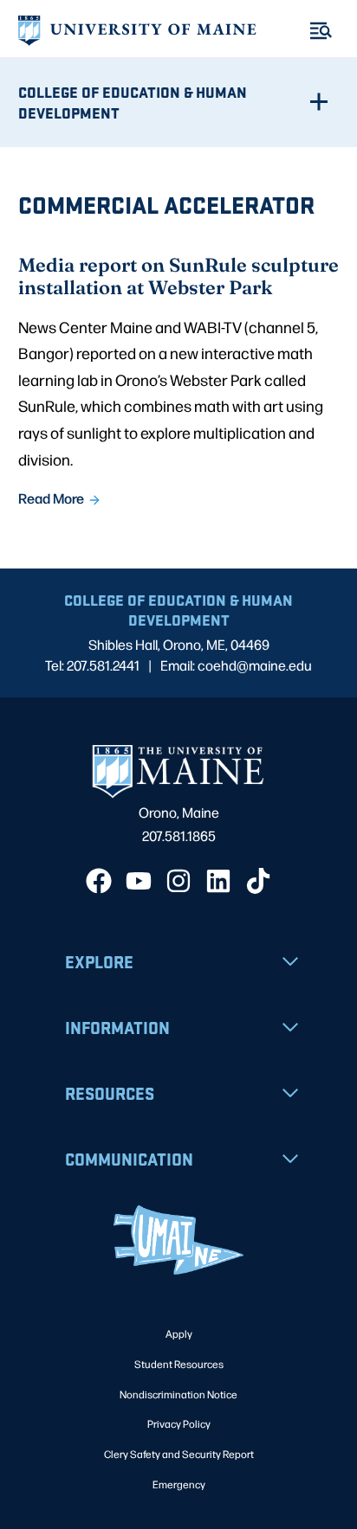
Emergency (179, 1484)
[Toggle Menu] (321, 30)
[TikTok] (258, 881)
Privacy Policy (179, 1423)
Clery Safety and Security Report (179, 1454)
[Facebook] (99, 881)
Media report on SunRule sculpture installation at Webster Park (178, 276)
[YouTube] (139, 881)
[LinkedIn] (218, 881)
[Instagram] (178, 881)
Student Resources (179, 1364)
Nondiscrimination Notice (178, 1394)
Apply (179, 1333)
